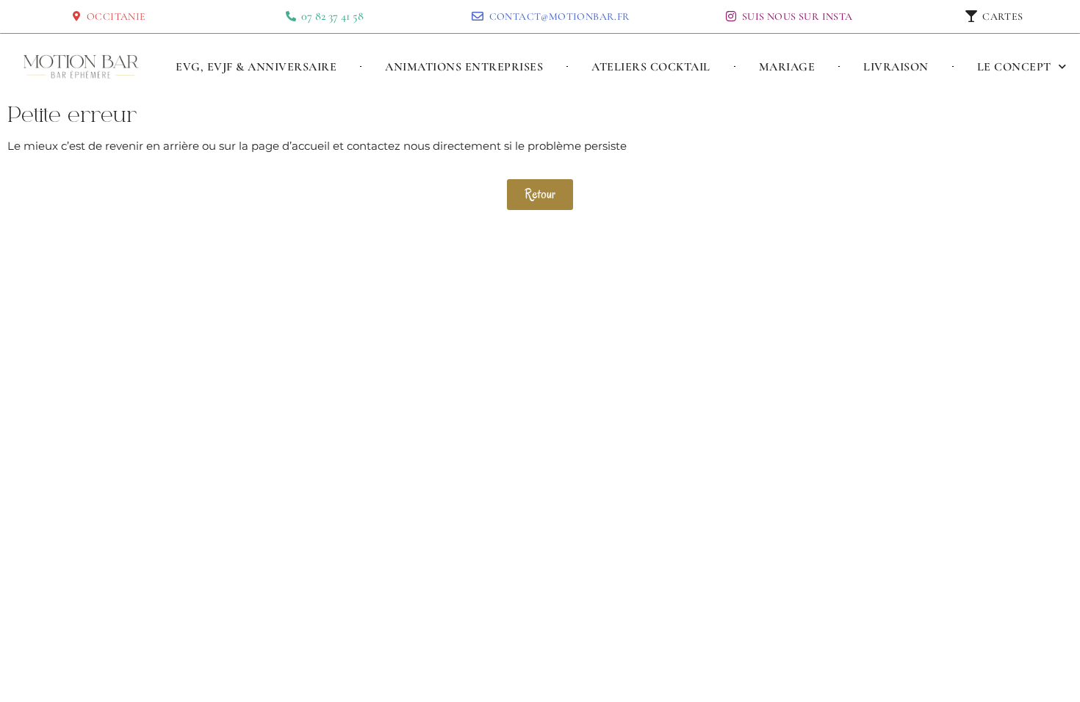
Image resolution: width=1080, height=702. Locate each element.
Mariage (787, 66)
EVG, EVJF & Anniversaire (256, 66)
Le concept (1014, 66)
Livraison (896, 66)
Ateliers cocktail (650, 66)
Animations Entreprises (464, 66)
